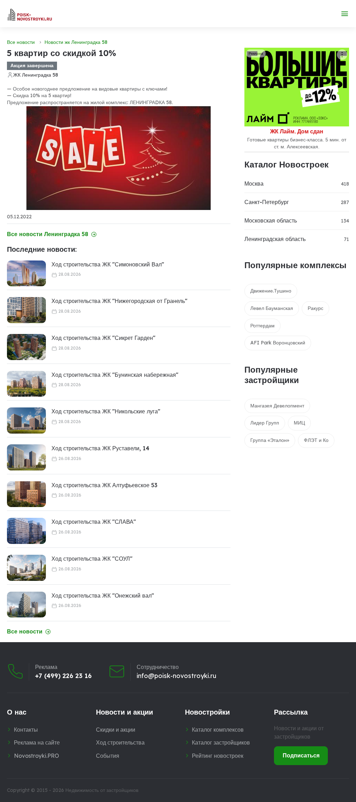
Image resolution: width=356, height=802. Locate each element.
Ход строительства (120, 742)
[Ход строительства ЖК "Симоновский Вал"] (26, 273)
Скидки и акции (115, 729)
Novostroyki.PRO (36, 755)
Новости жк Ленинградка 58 (75, 42)
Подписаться (301, 755)
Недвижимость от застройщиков (101, 790)
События (107, 755)
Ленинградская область (275, 238)
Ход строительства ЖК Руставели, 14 (100, 448)
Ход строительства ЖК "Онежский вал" (102, 595)
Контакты (26, 729)
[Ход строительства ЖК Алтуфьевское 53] (26, 494)
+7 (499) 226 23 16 (63, 676)
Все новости (21, 42)
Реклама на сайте (37, 742)
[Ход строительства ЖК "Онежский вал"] (26, 605)
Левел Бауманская (271, 308)
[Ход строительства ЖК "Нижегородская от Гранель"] (26, 310)
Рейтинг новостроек (217, 755)
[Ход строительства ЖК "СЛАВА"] (26, 531)
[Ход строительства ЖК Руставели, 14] (26, 457)
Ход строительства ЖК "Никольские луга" (105, 411)
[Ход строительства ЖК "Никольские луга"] (26, 420)
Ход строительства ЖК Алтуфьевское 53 (104, 485)
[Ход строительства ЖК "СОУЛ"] (26, 568)
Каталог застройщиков (221, 742)
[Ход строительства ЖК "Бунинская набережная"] (26, 384)
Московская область (270, 220)
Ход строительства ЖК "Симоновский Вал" (107, 264)
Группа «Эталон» (269, 440)
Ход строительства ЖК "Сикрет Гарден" (103, 337)
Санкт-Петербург (266, 201)
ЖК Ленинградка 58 (35, 75)
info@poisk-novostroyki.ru (176, 676)
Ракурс (315, 308)
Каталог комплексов (218, 729)
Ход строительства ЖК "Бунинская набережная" (114, 374)
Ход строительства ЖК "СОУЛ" (91, 558)
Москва (254, 183)
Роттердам (262, 325)
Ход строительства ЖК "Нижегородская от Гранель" (119, 300)
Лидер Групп (264, 423)
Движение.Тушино (270, 291)
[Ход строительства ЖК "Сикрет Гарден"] (26, 347)
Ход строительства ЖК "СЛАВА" (93, 521)
